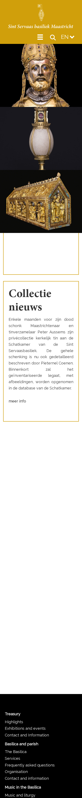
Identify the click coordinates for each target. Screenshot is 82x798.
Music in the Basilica (23, 787)
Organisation (16, 771)
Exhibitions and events (25, 728)
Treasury (12, 714)
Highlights (14, 722)
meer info (17, 401)
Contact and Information (27, 735)
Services (12, 758)
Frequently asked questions (30, 765)
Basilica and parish (21, 744)
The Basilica (15, 751)
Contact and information (27, 778)
